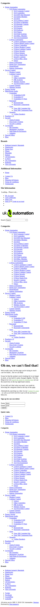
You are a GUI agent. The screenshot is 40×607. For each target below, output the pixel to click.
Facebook (8, 595)
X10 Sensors (18, 28)
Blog (6, 137)
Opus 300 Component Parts (23, 110)
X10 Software (18, 30)
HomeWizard (13, 66)
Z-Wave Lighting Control (22, 49)
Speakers (12, 112)
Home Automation (11, 7)
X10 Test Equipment (21, 38)
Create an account (18, 201)
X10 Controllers (19, 13)
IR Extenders (13, 127)
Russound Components (21, 104)
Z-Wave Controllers (20, 45)
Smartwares (9, 147)
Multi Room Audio (11, 91)
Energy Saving (10, 89)
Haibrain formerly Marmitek (14, 145)
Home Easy (9, 149)
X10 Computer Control (21, 11)
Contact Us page (33, 391)
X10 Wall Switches (20, 34)
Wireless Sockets (19, 82)
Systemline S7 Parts (20, 99)
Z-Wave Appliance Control (23, 41)
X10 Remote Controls (21, 24)
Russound (12, 101)
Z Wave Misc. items (20, 59)
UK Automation (10, 160)
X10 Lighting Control (21, 20)
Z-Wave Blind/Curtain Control (24, 43)
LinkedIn (8, 599)
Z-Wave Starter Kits (20, 55)
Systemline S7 (18, 97)
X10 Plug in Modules (21, 22)
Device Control (10, 70)
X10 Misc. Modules (20, 36)
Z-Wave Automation (16, 40)
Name (3, 403)
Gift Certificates (10, 198)
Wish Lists (8, 199)
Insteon (7, 155)
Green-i (16, 76)
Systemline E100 (19, 95)
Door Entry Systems (16, 122)
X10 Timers (18, 32)
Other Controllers (19, 78)
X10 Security (18, 26)
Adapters (12, 133)
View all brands (10, 164)
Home (7, 172)
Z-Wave (8, 159)
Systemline (13, 93)
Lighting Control (15, 74)
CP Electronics (10, 157)
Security (8, 118)
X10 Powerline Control (21, 83)
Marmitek (8, 153)
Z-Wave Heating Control (22, 47)
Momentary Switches (16, 129)
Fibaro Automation (15, 62)
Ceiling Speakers (19, 114)
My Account (9, 196)
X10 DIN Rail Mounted (22, 15)
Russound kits (18, 103)
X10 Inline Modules (20, 17)
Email (3, 405)
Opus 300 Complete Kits (22, 108)
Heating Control (14, 72)
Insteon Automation (16, 68)
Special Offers (10, 135)
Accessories (9, 125)
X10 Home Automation (17, 9)
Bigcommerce (14, 604)
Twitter (7, 593)
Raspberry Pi (9, 116)
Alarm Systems (14, 120)
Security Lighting (15, 124)
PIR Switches (18, 80)
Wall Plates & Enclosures (17, 131)
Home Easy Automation (17, 64)
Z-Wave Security (19, 51)
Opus (11, 106)
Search (3, 220)
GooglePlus (9, 597)
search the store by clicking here (22, 380)
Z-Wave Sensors (19, 53)
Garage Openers (14, 85)
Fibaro (16, 61)
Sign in (7, 201)
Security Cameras (19, 57)
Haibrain (8, 162)
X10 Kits (17, 19)
